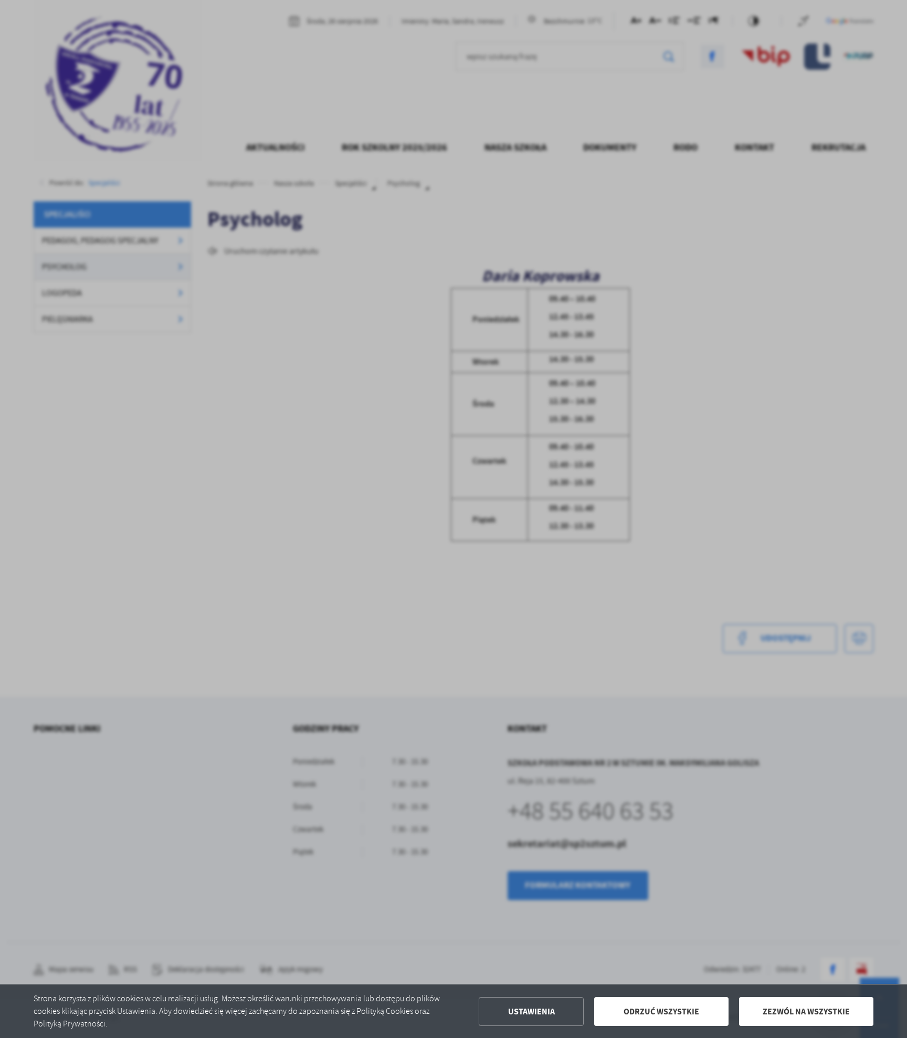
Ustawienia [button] (531, 1011)
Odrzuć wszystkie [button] (661, 1011)
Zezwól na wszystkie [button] (806, 1011)
